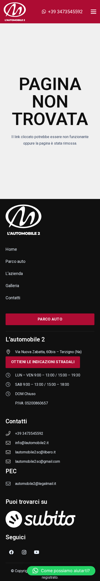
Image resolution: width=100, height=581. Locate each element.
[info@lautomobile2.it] (10, 443)
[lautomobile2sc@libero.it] (10, 452)
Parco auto (15, 261)
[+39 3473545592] (10, 433)
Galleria (12, 285)
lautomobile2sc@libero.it (35, 452)
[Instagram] (24, 552)
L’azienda (14, 273)
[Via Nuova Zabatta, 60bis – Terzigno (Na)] (10, 352)
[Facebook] (11, 552)
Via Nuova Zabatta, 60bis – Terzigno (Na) (48, 352)
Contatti (13, 297)
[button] (93, 11)
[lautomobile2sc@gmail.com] (10, 461)
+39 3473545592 (29, 433)
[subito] (50, 519)
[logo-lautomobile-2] (15, 11)
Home (11, 249)
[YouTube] (36, 552)
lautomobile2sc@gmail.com (37, 461)
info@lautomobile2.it (32, 443)
